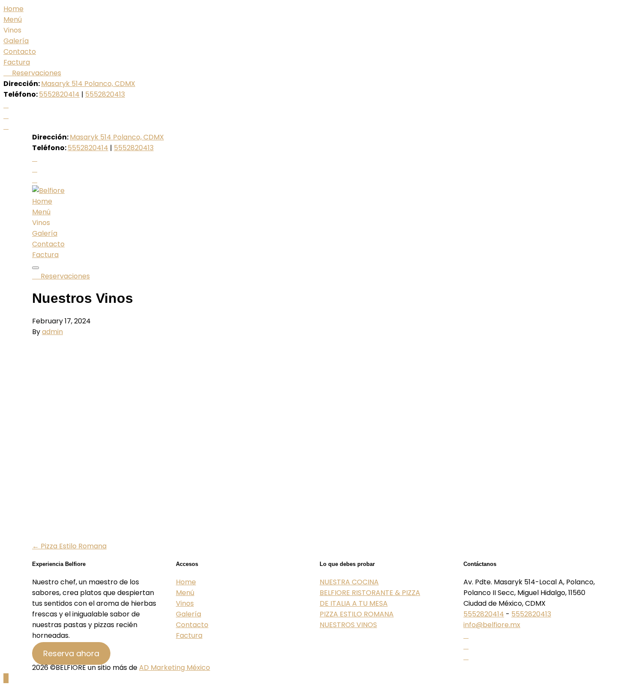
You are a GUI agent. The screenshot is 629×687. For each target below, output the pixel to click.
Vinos (185, 603)
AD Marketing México (174, 667)
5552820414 (59, 94)
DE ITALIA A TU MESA (354, 603)
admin (52, 332)
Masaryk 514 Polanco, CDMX (88, 84)
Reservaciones (35, 73)
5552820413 (105, 94)
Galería (16, 41)
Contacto (19, 51)
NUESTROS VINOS (348, 625)
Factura (16, 62)
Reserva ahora (71, 653)
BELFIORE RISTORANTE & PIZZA (370, 593)
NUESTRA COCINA (349, 582)
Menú (12, 19)
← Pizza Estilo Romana (69, 546)
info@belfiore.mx (491, 625)
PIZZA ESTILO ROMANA (357, 614)
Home (13, 9)
